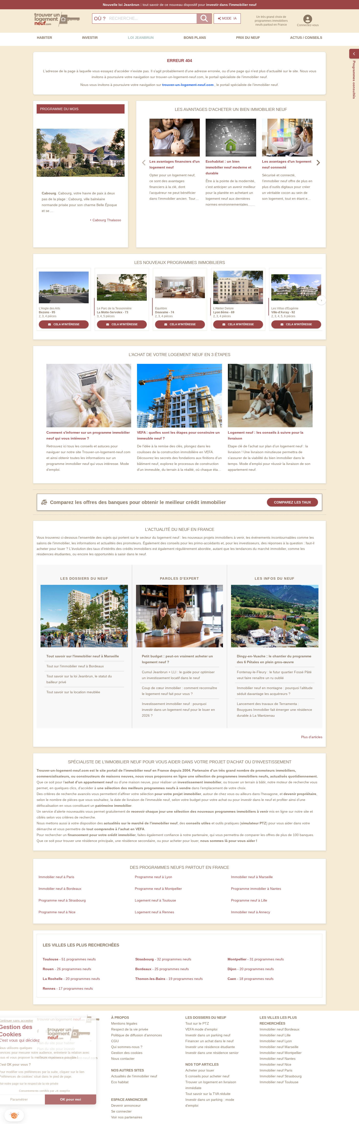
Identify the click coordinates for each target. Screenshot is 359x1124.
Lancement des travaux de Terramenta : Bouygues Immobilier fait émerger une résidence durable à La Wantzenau (274, 709)
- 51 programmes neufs (69, 959)
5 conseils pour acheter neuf (207, 1076)
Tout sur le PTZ (197, 1023)
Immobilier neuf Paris (276, 1070)
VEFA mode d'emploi (201, 1029)
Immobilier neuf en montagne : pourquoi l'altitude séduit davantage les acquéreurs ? (275, 691)
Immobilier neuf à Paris (56, 877)
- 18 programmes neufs (251, 979)
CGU (115, 1041)
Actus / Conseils (306, 38)
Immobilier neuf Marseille (279, 1047)
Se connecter (121, 1111)
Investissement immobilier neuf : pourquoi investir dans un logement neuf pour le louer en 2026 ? (178, 709)
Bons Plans (195, 38)
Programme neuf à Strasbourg (62, 900)
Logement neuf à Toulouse (155, 900)
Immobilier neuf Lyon (276, 1041)
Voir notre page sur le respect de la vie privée (40, 1083)
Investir (90, 38)
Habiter (44, 38)
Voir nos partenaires (126, 1117)
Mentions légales (124, 1023)
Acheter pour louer (199, 1070)
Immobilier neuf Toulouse (279, 1082)
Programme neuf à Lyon (153, 877)
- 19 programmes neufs (169, 979)
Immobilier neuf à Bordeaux (60, 889)
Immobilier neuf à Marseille (252, 877)
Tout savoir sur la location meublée (73, 692)
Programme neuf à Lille (249, 900)
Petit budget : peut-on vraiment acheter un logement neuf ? (177, 659)
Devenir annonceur (126, 1105)
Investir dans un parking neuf (207, 1035)
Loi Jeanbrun (141, 38)
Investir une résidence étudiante (210, 1047)
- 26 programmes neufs (67, 969)
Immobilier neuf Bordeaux (279, 1029)
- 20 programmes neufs (251, 969)
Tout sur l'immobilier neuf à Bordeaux (75, 666)
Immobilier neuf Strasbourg (281, 1076)
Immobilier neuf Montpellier (281, 1053)
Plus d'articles (311, 737)
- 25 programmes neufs (162, 969)
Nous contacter (123, 1059)
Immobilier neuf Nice (275, 1064)
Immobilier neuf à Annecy (250, 912)
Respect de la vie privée (129, 1029)
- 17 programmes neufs (68, 988)
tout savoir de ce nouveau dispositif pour (179, 5)
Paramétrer (30, 1099)
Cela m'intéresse (66, 324)
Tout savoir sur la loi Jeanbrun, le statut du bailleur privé (79, 679)
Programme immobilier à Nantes (256, 889)
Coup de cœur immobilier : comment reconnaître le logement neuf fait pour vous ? (179, 691)
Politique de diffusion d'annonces (136, 1035)
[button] (14, 1115)
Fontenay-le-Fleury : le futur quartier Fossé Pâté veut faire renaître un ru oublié (274, 675)
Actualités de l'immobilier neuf (134, 1076)
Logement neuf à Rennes (154, 912)
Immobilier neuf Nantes (278, 1059)
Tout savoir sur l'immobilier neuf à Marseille (82, 656)
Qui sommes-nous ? (126, 1047)
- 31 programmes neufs (256, 959)
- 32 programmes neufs (163, 959)
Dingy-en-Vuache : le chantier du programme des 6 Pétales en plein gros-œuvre (274, 659)
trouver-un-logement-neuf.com (188, 85)
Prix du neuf (248, 38)
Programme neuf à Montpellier (158, 889)
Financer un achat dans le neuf (209, 1041)
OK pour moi (81, 1099)
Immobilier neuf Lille (275, 1035)
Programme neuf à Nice (57, 912)
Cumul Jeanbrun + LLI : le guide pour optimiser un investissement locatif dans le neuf (178, 675)
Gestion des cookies (126, 1053)
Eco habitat (119, 1082)
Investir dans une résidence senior (212, 1053)
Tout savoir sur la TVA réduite (208, 1094)
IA (229, 18)
